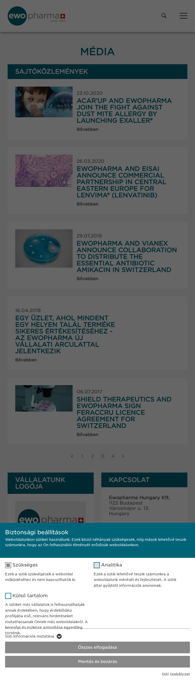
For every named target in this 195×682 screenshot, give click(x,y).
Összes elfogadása (97, 647)
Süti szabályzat (176, 674)
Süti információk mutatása (29, 636)
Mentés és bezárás (97, 661)
